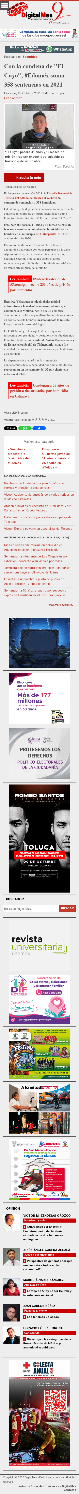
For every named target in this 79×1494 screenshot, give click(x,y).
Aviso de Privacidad (31, 1486)
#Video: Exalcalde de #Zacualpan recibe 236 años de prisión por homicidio (40, 284)
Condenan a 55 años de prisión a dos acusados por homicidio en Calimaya (39, 391)
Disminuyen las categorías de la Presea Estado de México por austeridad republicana (47, 1343)
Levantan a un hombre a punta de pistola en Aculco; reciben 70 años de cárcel (34, 581)
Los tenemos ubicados (42, 1316)
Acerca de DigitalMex (62, 1486)
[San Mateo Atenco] (39, 1169)
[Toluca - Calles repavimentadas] (39, 1108)
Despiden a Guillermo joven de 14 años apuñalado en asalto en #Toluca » (56, 458)
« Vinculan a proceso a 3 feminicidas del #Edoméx (18, 456)
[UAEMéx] (39, 944)
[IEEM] (39, 698)
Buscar (67, 908)
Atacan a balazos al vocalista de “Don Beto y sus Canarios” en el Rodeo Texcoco (38, 508)
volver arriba (61, 605)
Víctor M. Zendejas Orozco (47, 1216)
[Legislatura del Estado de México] (39, 642)
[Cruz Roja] (39, 1414)
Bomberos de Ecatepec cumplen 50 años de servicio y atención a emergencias (34, 485)
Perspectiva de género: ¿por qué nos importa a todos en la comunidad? (47, 1265)
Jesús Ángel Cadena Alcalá (46, 1250)
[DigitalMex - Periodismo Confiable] (39, 13)
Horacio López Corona (43, 1328)
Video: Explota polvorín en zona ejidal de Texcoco (38, 529)
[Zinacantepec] (39, 1053)
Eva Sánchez (13, 98)
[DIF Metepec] (39, 999)
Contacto (70, 1490)
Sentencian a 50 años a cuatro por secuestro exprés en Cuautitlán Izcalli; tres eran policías (35, 592)
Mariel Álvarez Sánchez (43, 1280)
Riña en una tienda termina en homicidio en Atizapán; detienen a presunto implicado (33, 547)
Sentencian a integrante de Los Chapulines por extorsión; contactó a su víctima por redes (36, 558)
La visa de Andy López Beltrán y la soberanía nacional (47, 1293)
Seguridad (29, 57)
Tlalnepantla (48, 233)
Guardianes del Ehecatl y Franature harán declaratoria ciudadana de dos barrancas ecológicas (43, 1233)
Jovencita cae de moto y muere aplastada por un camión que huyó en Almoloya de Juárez (37, 570)
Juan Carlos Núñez (39, 1306)
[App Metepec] (39, 33)
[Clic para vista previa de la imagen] (39, 126)
